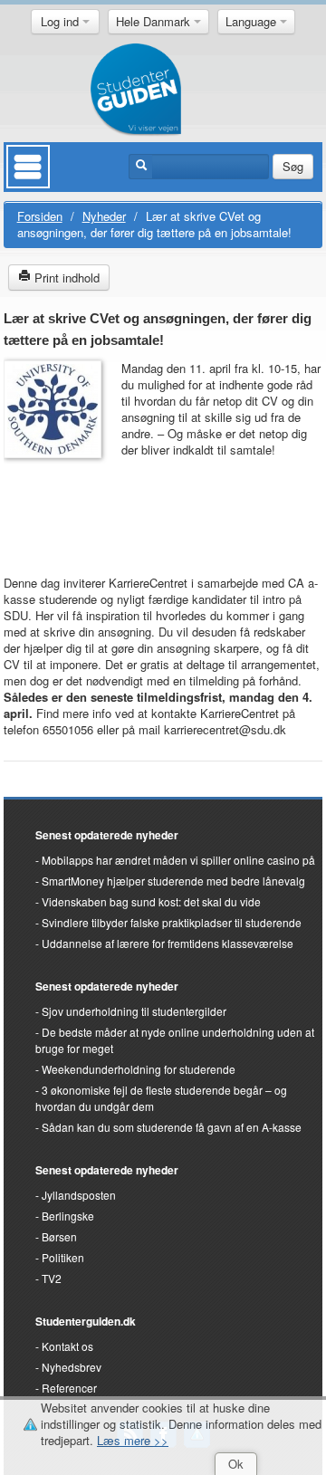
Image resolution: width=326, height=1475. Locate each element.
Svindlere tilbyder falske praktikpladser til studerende (172, 922)
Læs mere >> (132, 1440)
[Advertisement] (58, 508)
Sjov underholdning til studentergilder (134, 1011)
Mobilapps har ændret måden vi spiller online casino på (178, 859)
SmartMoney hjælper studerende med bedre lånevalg (173, 880)
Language (252, 21)
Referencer (69, 1387)
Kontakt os (67, 1346)
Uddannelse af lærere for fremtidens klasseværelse (167, 943)
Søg (293, 166)
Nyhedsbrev (71, 1366)
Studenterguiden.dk (85, 1321)
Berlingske (68, 1215)
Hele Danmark (155, 21)
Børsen (59, 1236)
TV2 (52, 1278)
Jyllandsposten (79, 1194)
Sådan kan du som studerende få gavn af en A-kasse (172, 1127)
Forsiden (39, 216)
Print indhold (65, 277)
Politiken (63, 1257)
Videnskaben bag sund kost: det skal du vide (151, 901)
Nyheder (104, 216)
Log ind (61, 21)
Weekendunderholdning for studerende (138, 1069)
